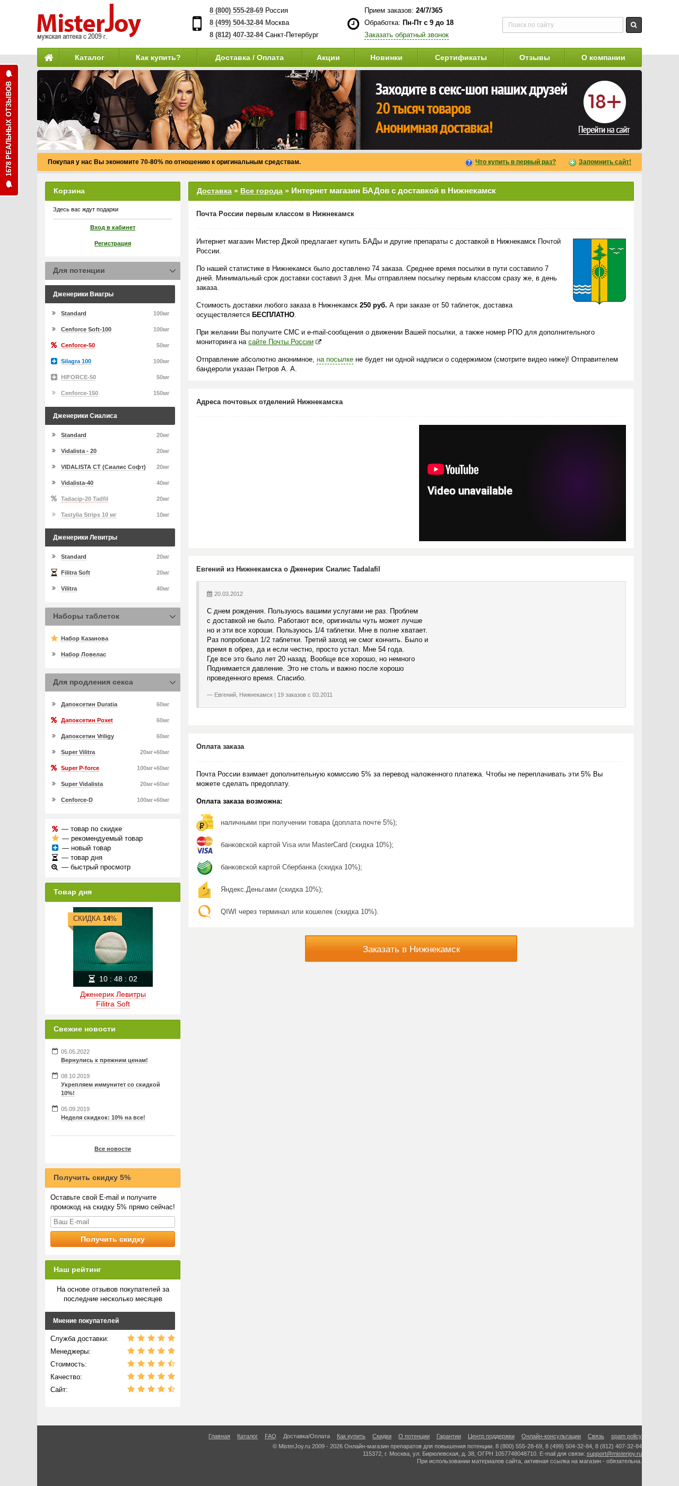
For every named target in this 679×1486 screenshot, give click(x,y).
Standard (73, 313)
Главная (219, 1436)
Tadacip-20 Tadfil (84, 499)
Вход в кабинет (112, 227)
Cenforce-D (77, 800)
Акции (328, 57)
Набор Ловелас (83, 654)
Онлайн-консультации (551, 1436)
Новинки (386, 57)
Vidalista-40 (77, 483)
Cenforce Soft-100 (86, 329)
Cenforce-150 (79, 393)
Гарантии (449, 1436)
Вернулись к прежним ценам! (104, 1060)
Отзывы (534, 57)
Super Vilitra (78, 752)
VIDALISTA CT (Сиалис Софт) (103, 467)
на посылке (335, 359)
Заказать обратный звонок (406, 35)
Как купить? (158, 57)
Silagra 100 (76, 361)
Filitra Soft (75, 572)
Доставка (214, 190)
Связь (596, 1436)
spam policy (626, 1436)
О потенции (414, 1436)
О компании (603, 57)
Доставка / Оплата (249, 57)
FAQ (270, 1436)
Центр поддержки (491, 1436)
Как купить (351, 1436)
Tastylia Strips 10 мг (89, 514)
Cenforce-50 (78, 345)
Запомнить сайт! (605, 162)
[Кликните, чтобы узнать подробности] (339, 110)
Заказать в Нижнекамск (411, 949)
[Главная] (48, 57)
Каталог (90, 57)
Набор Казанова (84, 638)
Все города (261, 190)
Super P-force (80, 768)
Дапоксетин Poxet (87, 720)
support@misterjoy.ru (614, 1453)
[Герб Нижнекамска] (599, 271)
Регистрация (112, 243)
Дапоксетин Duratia (89, 704)
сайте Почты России (281, 342)
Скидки (381, 1436)
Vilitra (69, 588)
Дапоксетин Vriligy (87, 736)
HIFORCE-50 (78, 377)
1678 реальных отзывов (9, 128)
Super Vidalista (82, 784)
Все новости (112, 1149)
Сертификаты (461, 57)
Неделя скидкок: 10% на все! (103, 1117)
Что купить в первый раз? (515, 162)
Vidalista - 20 (79, 451)
